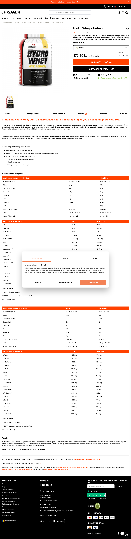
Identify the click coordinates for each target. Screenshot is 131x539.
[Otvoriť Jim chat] (126, 534)
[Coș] (127, 12)
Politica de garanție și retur (10, 504)
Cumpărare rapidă (98, 69)
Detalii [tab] (65, 258)
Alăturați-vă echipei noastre (11, 498)
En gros (4, 495)
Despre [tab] (94, 258)
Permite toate (93, 282)
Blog (3, 487)
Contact (4, 484)
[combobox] (70, 12)
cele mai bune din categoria (73, 467)
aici (41, 463)
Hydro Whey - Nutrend (88, 28)
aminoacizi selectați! (72, 2)
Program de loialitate (8, 512)
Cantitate (120, 52)
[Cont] (119, 12)
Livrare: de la (84, 75)
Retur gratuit (106, 75)
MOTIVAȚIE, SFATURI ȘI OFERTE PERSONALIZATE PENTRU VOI (107, 481)
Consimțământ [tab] (37, 258)
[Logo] (11, 12)
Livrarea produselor (8, 501)
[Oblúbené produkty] (123, 12)
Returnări (5, 507)
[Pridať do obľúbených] (127, 28)
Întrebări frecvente (8, 510)
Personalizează (64, 282)
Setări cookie (6, 515)
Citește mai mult (78, 42)
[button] (65, 2)
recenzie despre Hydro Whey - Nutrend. (86, 459)
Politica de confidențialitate (10, 492)
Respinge (38, 282)
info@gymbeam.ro (45, 497)
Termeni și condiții (8, 489)
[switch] (121, 533)
